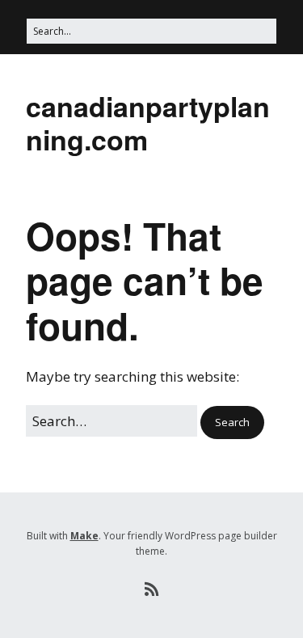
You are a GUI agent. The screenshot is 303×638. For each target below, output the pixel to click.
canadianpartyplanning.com (148, 122)
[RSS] (151, 589)
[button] (232, 422)
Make (84, 536)
